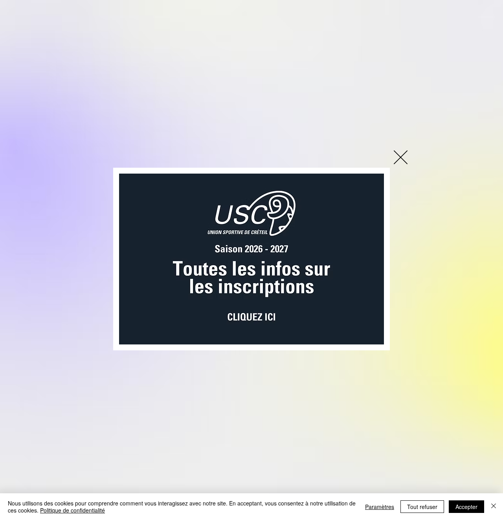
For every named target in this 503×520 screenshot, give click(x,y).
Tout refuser (422, 507)
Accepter (466, 507)
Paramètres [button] (379, 507)
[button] (401, 157)
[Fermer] (493, 507)
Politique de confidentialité (72, 510)
